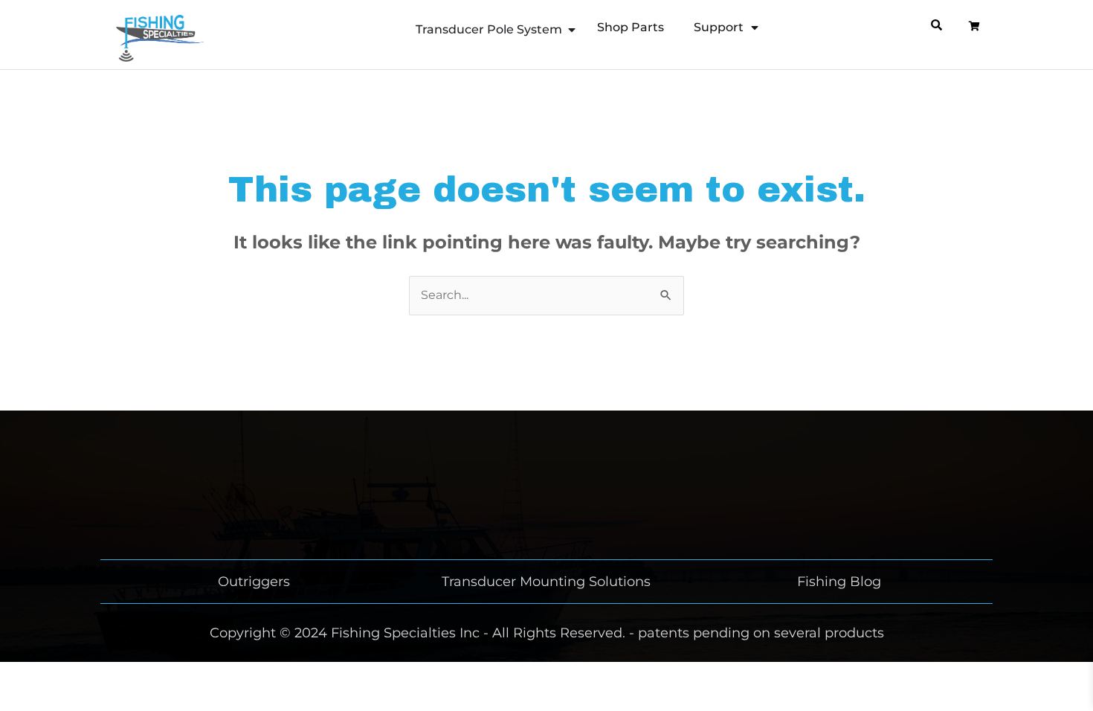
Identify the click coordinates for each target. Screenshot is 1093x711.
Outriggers (254, 581)
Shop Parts (630, 27)
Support (719, 27)
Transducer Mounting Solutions (546, 581)
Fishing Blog (839, 581)
